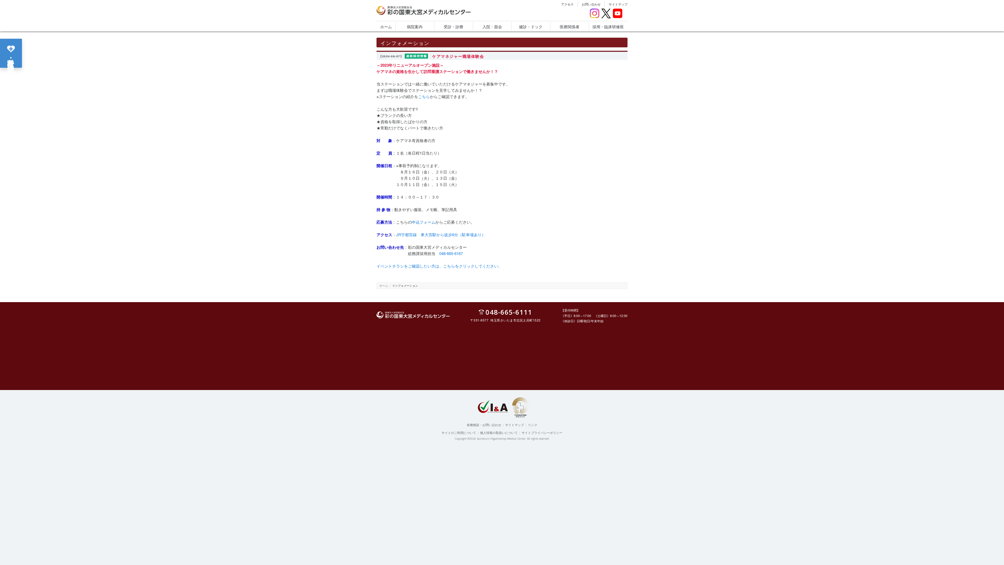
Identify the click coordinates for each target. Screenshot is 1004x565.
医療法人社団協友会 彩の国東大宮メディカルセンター (417, 14)
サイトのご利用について (459, 432)
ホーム (383, 285)
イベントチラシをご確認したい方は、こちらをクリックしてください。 (439, 266)
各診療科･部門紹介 (11, 57)
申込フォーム (423, 222)
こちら (424, 96)
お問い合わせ (591, 4)
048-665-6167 (451, 253)
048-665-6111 (509, 312)
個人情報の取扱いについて (499, 432)
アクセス (567, 4)
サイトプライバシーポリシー (542, 432)
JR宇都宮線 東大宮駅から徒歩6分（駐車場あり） (441, 234)
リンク (532, 424)
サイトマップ (618, 4)
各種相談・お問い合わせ (484, 424)
